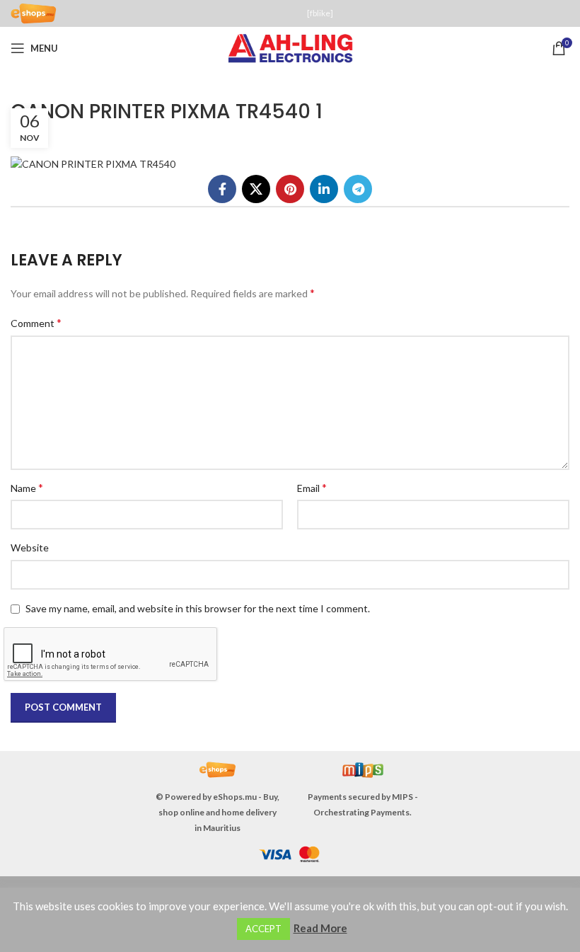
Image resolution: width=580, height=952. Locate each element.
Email (312, 487)
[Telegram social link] (358, 189)
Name (27, 487)
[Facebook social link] (222, 189)
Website (30, 547)
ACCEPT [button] (263, 928)
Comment (36, 322)
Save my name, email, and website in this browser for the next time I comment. (197, 608)
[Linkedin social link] (324, 189)
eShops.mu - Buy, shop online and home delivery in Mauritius (218, 812)
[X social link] (256, 189)
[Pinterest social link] (290, 189)
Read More (320, 928)
